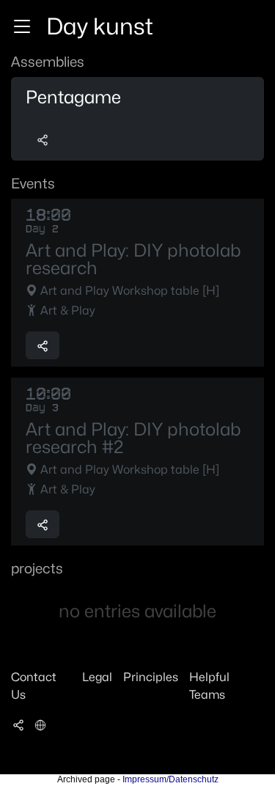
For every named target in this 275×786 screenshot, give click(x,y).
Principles (150, 677)
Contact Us (33, 686)
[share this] (42, 139)
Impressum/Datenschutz (170, 779)
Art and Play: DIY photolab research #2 (133, 438)
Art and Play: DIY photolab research (133, 259)
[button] (22, 26)
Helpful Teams (209, 686)
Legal (97, 677)
